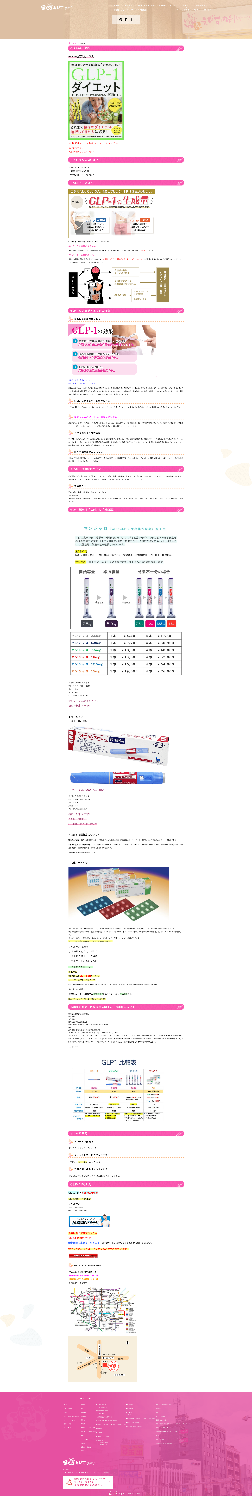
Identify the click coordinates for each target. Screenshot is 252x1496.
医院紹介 (128, 5)
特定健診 (158, 1408)
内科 (82, 1408)
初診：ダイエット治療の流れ (88, 1431)
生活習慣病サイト (203, 5)
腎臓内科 (83, 1420)
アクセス (173, 5)
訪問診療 (83, 1424)
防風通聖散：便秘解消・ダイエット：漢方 (167, 1431)
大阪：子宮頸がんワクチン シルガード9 (194, 10)
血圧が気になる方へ (103, 1442)
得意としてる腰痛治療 (133, 1422)
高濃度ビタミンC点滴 (103, 1436)
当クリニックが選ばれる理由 (71, 1416)
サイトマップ (67, 1427)
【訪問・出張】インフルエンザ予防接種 (130, 10)
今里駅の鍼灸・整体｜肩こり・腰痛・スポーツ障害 (141, 1418)
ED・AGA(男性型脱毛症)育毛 (163, 1404)
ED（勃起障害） (85, 1439)
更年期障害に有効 (103, 1407)
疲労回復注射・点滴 (161, 1420)
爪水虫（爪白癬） (160, 1416)
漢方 (157, 1412)
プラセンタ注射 (101, 1404)
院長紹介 (66, 1412)
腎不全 (130, 1414)
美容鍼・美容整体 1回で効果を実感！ (108, 1421)
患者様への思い (68, 1424)
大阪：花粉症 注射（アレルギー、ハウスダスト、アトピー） (172, 1424)
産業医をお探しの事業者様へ (105, 1417)
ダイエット (85, 1242)
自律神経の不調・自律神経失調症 (165, 1443)
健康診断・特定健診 (86, 1447)
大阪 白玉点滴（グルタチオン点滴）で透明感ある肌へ (111, 1424)
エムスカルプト (160, 1439)
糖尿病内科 (84, 1416)
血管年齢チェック (103, 1444)
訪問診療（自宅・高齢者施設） (135, 1426)
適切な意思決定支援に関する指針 (152, 5)
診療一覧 (83, 1404)
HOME (116, 5)
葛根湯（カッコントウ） (162, 1427)
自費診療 (83, 1443)
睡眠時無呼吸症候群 (102, 1410)
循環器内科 (84, 1412)
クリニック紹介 (68, 1408)
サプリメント (84, 1451)
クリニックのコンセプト (70, 1420)
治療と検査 (101, 1413)
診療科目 (186, 5)
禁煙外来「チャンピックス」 (88, 1427)
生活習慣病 (130, 1404)
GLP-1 (82, 1435)
